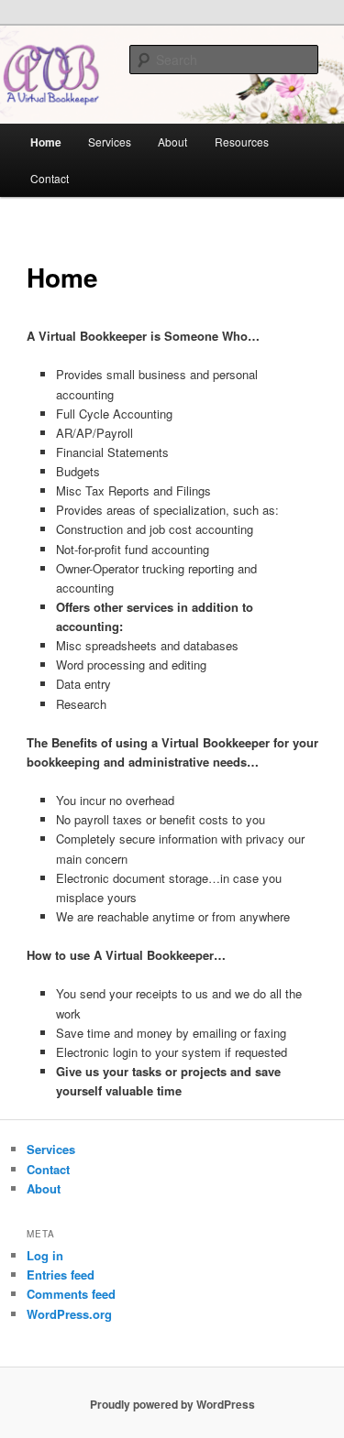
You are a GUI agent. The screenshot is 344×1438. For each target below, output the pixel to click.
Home (45, 142)
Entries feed (60, 1274)
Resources (242, 141)
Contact (49, 178)
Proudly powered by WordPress (172, 1404)
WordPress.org (69, 1314)
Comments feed (71, 1293)
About (172, 141)
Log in (45, 1255)
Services (109, 141)
